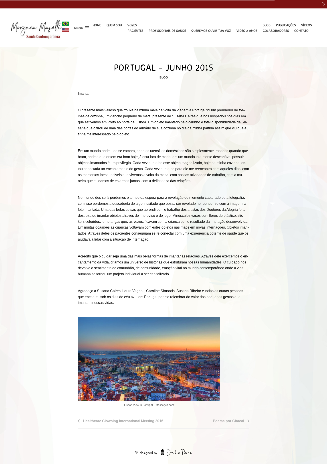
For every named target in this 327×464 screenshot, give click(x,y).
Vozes (132, 25)
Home (97, 25)
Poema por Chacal (228, 421)
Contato (301, 30)
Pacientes (135, 30)
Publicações (286, 25)
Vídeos (306, 25)
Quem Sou (114, 25)
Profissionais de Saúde (167, 30)
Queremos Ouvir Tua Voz (211, 30)
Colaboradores (276, 30)
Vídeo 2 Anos (246, 30)
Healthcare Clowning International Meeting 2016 (123, 421)
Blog (266, 25)
